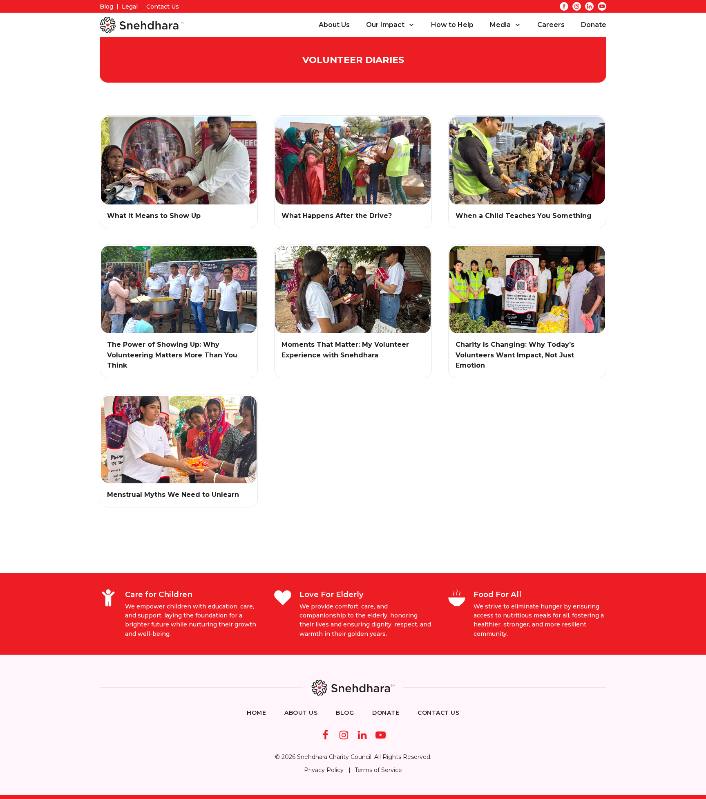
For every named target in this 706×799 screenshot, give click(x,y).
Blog (106, 6)
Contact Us (162, 6)
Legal (130, 6)
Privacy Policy (324, 770)
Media (500, 25)
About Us (334, 25)
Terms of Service (378, 770)
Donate (593, 25)
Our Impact (385, 25)
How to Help (452, 25)
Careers (551, 25)
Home (256, 712)
